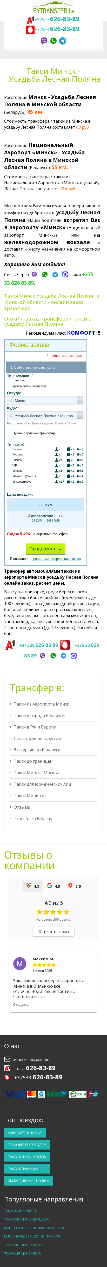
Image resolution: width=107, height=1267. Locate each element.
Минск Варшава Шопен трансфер (33, 1236)
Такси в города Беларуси (39, 715)
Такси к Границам (23, 1169)
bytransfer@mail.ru (30, 1060)
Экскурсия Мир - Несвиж (28, 1181)
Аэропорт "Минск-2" (25, 1132)
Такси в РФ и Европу (35, 727)
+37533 (58, 29)
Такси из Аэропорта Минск (41, 704)
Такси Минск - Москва (36, 772)
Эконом (17, 449)
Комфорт (18, 454)
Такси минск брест (20, 1211)
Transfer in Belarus (33, 818)
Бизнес (17, 459)
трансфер (18, 380)
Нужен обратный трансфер (33, 433)
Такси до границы (32, 761)
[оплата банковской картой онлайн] (52, 1094)
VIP (14, 465)
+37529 (57, 19)
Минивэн (18, 470)
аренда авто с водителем (29, 386)
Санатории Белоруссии (37, 738)
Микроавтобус (21, 481)
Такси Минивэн (30, 795)
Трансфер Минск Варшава (26, 1219)
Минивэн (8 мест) (24, 476)
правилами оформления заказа (56, 559)
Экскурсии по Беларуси (37, 750)
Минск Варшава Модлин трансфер (34, 1228)
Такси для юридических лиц (42, 784)
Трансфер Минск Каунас (24, 1245)
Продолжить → (45, 548)
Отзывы (22, 807)
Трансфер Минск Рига (22, 1253)
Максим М (43, 958)
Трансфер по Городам (27, 1144)
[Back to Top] (95, 1262)
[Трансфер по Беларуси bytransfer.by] (53, 7)
